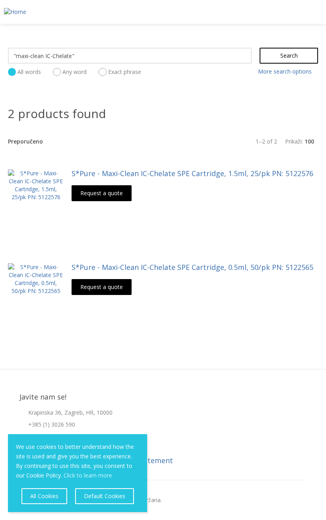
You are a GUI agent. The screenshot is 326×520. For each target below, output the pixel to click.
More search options (285, 71)
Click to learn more (88, 475)
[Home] (13, 12)
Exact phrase (124, 72)
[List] (163, 141)
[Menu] (316, 12)
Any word (74, 72)
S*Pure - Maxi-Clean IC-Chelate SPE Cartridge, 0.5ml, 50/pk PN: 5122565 (192, 267)
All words (29, 72)
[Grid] (150, 141)
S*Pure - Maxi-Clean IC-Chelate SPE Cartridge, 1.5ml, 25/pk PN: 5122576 (192, 173)
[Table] (175, 141)
